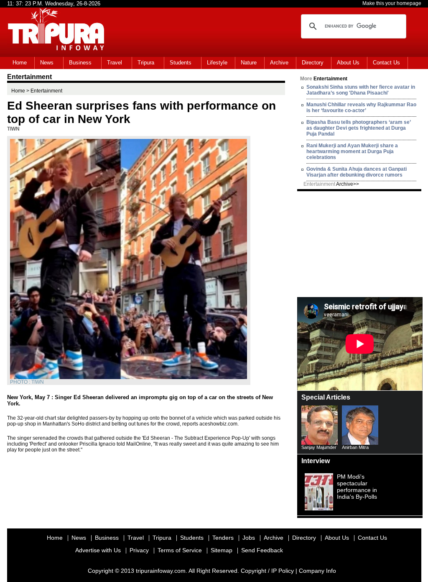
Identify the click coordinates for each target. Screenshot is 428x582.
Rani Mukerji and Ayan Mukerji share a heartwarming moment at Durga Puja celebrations (352, 151)
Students (180, 62)
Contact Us (386, 62)
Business (80, 62)
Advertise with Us (98, 550)
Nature (249, 62)
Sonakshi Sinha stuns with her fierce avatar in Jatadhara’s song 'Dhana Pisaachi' (360, 90)
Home (20, 62)
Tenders (223, 537)
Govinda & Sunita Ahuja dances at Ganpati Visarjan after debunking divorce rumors (356, 172)
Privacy (139, 550)
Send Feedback (262, 550)
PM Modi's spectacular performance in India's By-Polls (357, 486)
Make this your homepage (391, 3)
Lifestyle (217, 62)
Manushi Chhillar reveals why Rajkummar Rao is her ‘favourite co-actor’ (361, 107)
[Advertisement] (360, 243)
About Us (348, 62)
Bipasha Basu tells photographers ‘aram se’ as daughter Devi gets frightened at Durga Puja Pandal (358, 128)
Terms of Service (180, 550)
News (47, 62)
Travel (114, 62)
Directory (313, 62)
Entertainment (331, 184)
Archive (279, 62)
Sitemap (221, 550)
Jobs (248, 537)
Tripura (146, 62)
